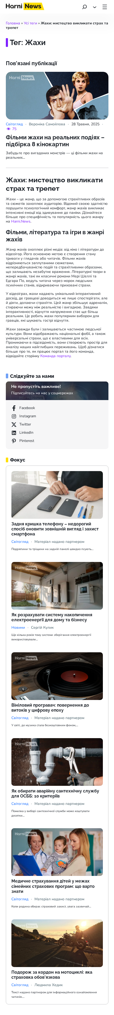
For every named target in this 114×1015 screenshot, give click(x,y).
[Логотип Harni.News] (25, 8)
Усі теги (30, 23)
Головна (13, 23)
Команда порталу (55, 355)
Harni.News (20, 221)
